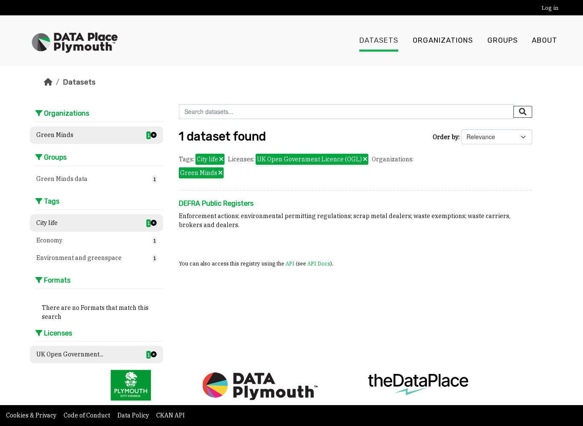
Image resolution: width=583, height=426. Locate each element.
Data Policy (133, 415)
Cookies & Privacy (32, 415)
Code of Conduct (87, 415)
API (290, 263)
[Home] (48, 82)
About (544, 40)
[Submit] (522, 112)
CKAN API (170, 415)
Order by (445, 137)
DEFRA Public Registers (216, 203)
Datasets (378, 40)
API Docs (318, 263)
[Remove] (221, 160)
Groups (502, 40)
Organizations (443, 40)
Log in (550, 8)
